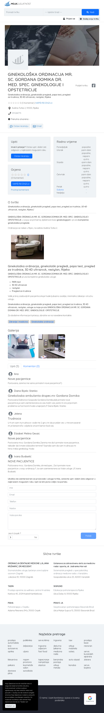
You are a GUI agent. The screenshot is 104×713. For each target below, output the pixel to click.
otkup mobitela (73, 647)
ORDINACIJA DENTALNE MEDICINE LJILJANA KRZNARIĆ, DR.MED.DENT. (28, 565)
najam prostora (27, 660)
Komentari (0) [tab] (31, 366)
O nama (43, 698)
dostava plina (12, 672)
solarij (71, 651)
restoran (88, 646)
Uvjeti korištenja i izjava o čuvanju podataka (64, 699)
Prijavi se (70, 18)
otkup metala (57, 666)
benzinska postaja (58, 660)
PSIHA (10, 603)
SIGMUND (58, 586)
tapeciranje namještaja (43, 660)
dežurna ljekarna (57, 647)
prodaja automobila (13, 641)
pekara (11, 665)
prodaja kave (88, 641)
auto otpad (74, 659)
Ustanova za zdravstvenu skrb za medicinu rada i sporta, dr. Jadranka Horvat (74, 565)
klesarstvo (13, 659)
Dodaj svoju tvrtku (90, 19)
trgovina (57, 640)
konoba (72, 665)
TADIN (11, 586)
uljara (25, 651)
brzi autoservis (13, 647)
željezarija (27, 646)
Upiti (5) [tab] (14, 366)
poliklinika (27, 640)
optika (11, 651)
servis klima (43, 640)
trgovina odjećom (42, 647)
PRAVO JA (58, 603)
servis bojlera (87, 666)
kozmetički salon (28, 666)
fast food (42, 651)
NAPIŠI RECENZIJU (44, 103)
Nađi (91, 12)
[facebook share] (93, 85)
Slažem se (10, 706)
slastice (41, 665)
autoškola (27, 670)
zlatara (87, 659)
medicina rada (58, 652)
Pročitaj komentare (20, 190)
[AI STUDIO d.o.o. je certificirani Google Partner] (90, 699)
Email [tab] (38, 126)
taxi (70, 640)
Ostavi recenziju (20, 126)
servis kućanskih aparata (88, 654)
